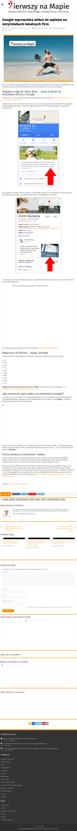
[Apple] (46, 723)
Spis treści (3, 808)
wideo (43, 499)
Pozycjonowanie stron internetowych (11, 785)
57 (13, 740)
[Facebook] (33, 723)
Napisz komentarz (59, 28)
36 (11, 750)
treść (37, 499)
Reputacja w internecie (7, 788)
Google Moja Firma (22, 499)
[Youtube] (43, 723)
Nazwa (4, 589)
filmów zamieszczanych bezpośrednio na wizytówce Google (34, 388)
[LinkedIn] (40, 723)
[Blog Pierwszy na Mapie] (38, 6)
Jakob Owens (13, 484)
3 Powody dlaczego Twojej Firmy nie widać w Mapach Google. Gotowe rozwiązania (31, 748)
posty (32, 499)
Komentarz (5, 572)
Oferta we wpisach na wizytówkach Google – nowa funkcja (64, 527)
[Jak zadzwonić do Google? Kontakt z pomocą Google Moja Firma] (1, 743)
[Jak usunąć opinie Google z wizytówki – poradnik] (2, 739)
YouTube (3, 797)
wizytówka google (53, 499)
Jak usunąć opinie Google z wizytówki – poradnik (20, 738)
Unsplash (24, 484)
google (12, 499)
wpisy (63, 499)
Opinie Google (5, 779)
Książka (3, 814)
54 (10, 745)
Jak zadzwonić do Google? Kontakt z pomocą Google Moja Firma (24, 743)
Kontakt (3, 817)
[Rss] (30, 723)
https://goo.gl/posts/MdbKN (48, 348)
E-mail (4, 595)
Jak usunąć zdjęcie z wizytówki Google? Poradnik (62, 542)
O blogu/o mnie (5, 805)
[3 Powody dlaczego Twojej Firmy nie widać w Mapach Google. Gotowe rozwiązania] (1, 748)
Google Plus (4, 770)
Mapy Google (4, 776)
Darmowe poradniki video (8, 811)
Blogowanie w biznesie (7, 759)
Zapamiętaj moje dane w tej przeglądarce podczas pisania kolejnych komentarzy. (49, 607)
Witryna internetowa (8, 601)
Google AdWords (5, 767)
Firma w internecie (6, 762)
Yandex (3, 794)
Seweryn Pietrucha (11, 28)
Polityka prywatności (6, 820)
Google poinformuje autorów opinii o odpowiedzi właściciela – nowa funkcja (13, 527)
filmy (5, 499)
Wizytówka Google (41, 28)
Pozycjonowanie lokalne (8, 782)
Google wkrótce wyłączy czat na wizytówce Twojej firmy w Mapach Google (38, 543)
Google (3, 765)
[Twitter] (36, 723)
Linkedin (3, 773)
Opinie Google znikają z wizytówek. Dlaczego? (10, 542)
